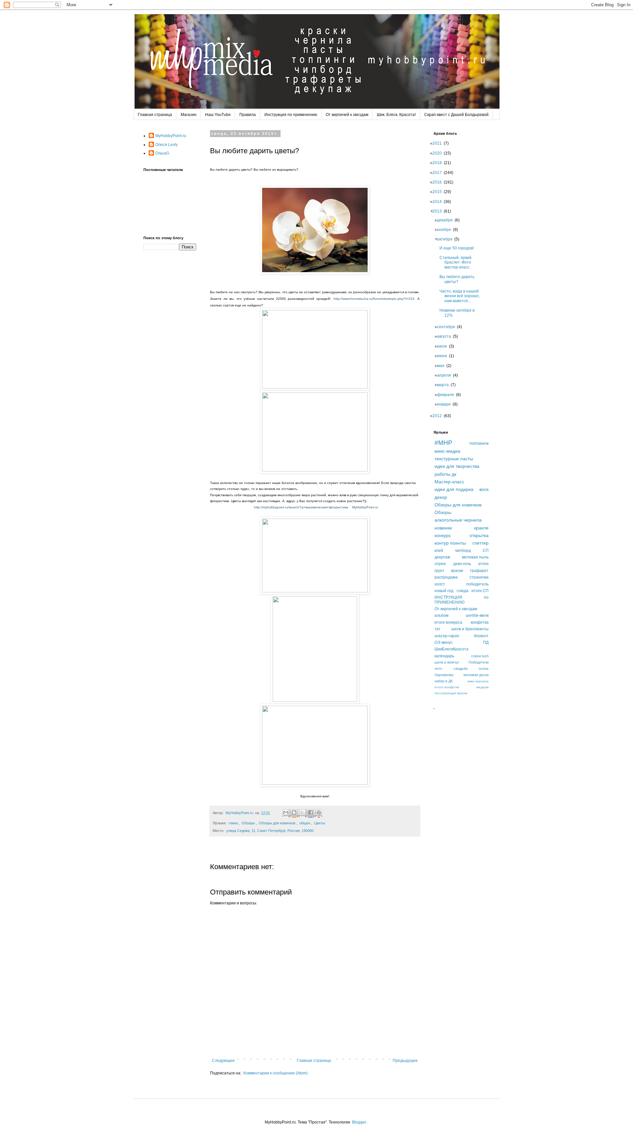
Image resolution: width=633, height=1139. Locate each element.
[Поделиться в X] (303, 813)
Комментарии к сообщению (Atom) (275, 1073)
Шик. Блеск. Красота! (396, 114)
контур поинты (450, 543)
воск (484, 489)
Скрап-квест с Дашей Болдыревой (456, 114)
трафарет (479, 570)
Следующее (223, 1060)
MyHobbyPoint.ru (365, 507)
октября (446, 239)
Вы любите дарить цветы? (458, 279)
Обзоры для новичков (277, 823)
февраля (447, 394)
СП (486, 550)
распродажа (446, 577)
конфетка (480, 622)
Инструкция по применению (290, 114)
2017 (439, 172)
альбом (441, 615)
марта (445, 385)
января (446, 404)
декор (441, 497)
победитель (477, 584)
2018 (439, 162)
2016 (439, 182)
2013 (439, 211)
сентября (448, 327)
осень (484, 668)
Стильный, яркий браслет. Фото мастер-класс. (457, 262)
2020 (439, 153)
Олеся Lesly (166, 144)
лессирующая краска (451, 693)
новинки (443, 527)
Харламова (444, 675)
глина (233, 823)
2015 (439, 191)
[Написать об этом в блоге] (294, 813)
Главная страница (155, 114)
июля (444, 346)
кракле (481, 527)
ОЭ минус (444, 642)
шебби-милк (477, 615)
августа (446, 336)
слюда (462, 590)
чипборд (463, 550)
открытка (479, 535)
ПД (486, 642)
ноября (446, 229)
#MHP (443, 442)
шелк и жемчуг (447, 662)
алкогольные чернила (458, 520)
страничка (479, 577)
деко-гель (462, 563)
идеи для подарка (454, 489)
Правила (247, 114)
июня (444, 356)
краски (457, 570)
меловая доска (476, 675)
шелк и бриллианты (470, 629)
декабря (447, 220)
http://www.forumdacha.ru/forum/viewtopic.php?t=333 (374, 298)
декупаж (442, 557)
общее (304, 823)
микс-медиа (447, 451)
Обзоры (248, 823)
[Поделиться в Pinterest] (319, 813)
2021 (439, 143)
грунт (439, 570)
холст (440, 584)
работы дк (445, 474)
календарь (444, 656)
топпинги (479, 443)
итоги (483, 563)
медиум (482, 687)
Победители (478, 662)
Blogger (359, 1122)
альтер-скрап (447, 636)
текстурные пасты (454, 458)
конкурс (443, 535)
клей (439, 550)
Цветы (319, 823)
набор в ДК (444, 681)
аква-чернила (478, 681)
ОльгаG (162, 153)
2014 (439, 201)
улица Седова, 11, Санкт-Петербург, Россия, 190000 (270, 831)
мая (442, 365)
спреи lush (480, 656)
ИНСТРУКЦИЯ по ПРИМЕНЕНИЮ (462, 599)
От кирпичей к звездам (347, 114)
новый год (444, 590)
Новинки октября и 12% (459, 312)
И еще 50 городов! (458, 248)
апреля (446, 375)
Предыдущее (405, 1060)
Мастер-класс (449, 481)
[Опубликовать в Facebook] (311, 813)
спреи (440, 563)
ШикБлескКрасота (451, 649)
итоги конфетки (447, 687)
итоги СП (480, 590)
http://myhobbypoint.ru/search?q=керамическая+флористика (301, 507)
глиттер (480, 543)
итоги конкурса (448, 622)
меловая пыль (475, 557)
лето (438, 668)
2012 (439, 415)
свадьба (460, 668)
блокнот (481, 636)
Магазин (188, 114)
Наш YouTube (218, 114)
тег (437, 629)
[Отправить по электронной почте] (286, 813)
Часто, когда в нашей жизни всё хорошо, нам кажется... (461, 296)
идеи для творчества (457, 466)
